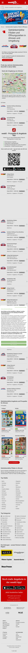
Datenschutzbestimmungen (20, 307)
